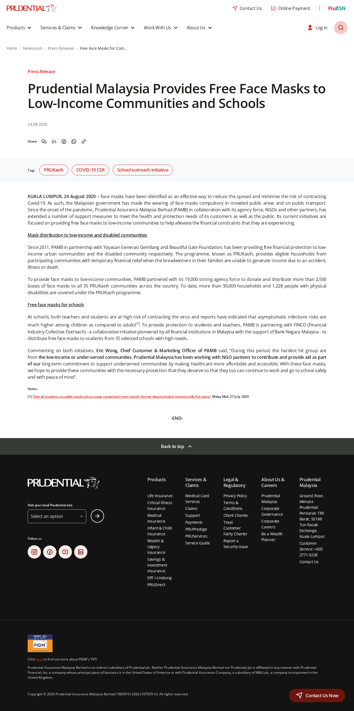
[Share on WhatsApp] (74, 141)
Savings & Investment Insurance (157, 565)
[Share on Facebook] (64, 141)
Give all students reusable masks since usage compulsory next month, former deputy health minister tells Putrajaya (121, 396)
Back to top (172, 446)
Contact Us (309, 561)
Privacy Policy (235, 495)
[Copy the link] (84, 141)
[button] (20, 27)
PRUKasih (53, 170)
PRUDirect (156, 584)
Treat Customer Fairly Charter (235, 528)
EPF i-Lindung (159, 577)
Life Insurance (160, 495)
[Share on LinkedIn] (54, 141)
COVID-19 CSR (90, 170)
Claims (191, 508)
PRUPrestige (196, 529)
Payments (194, 522)
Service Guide (197, 543)
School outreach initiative (142, 170)
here (39, 659)
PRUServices (196, 536)
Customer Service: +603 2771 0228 (311, 549)
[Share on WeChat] (44, 141)
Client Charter (235, 515)
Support (192, 515)
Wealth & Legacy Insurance (156, 546)
